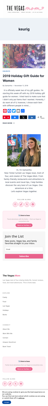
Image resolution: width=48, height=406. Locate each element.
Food (4, 301)
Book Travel (7, 346)
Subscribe (24, 256)
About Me (6, 329)
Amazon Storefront (9, 342)
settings (21, 398)
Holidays (6, 71)
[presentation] (24, 56)
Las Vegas (6, 306)
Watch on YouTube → (24, 225)
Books (5, 314)
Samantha (8, 85)
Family (5, 297)
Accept (6, 402)
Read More (9, 123)
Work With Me (7, 333)
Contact (5, 338)
